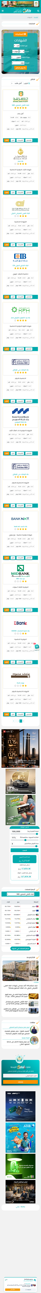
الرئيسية (36, 17)
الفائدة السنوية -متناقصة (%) (25, 837)
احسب (24, 850)
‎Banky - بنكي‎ (20, 1206)
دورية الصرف (26, 57)
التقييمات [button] (20, 140)
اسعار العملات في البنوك (20, 948)
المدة (27, 51)
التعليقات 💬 (28, 1289)
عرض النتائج (20, 67)
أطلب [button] (6, 140)
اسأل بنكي (12, 1289)
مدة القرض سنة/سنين (25, 843)
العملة (27, 63)
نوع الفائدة (23, 45)
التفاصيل (28, 140)
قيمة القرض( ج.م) (25, 831)
